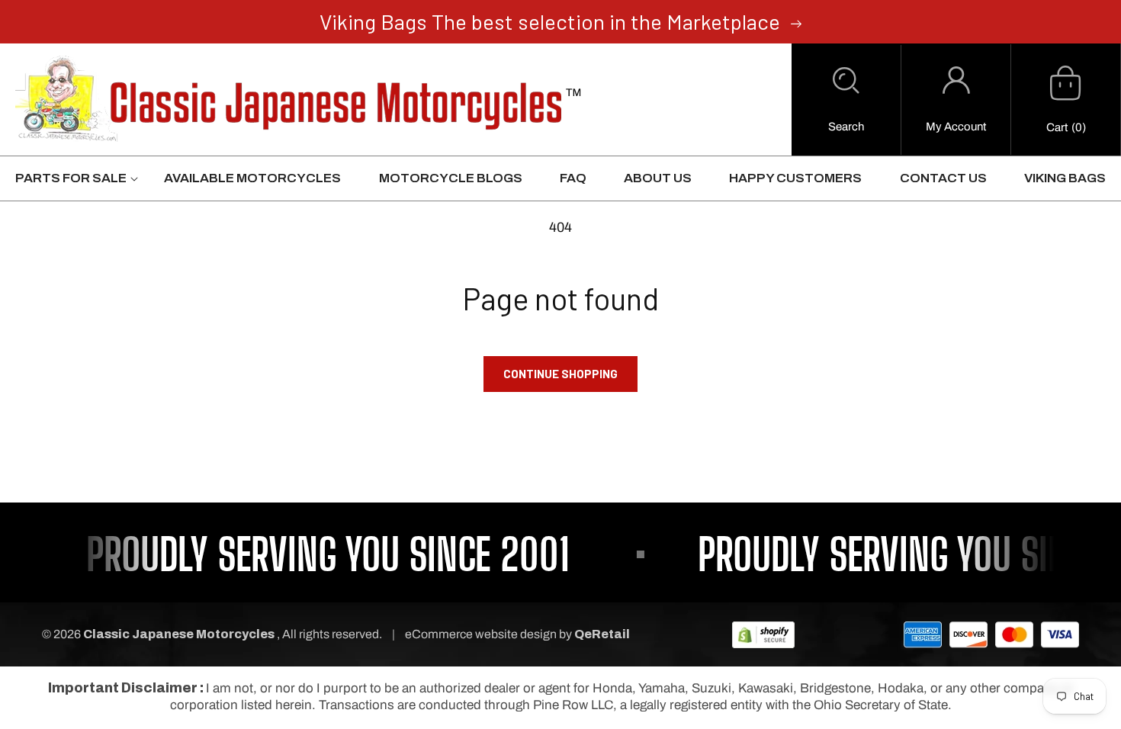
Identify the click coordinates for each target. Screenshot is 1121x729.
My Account (956, 126)
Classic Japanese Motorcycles (179, 634)
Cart (1057, 127)
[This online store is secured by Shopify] (763, 634)
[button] (846, 100)
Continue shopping (560, 374)
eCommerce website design (482, 634)
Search (846, 126)
